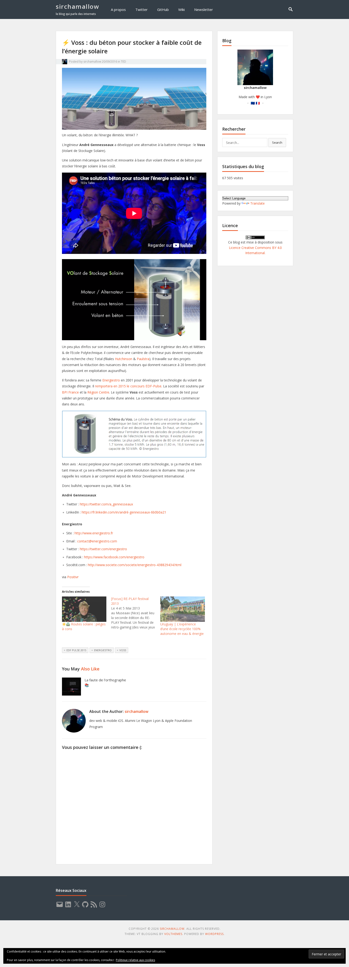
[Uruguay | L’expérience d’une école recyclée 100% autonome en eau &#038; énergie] (182, 609)
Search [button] (277, 142)
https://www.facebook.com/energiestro (114, 557)
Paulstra (143, 359)
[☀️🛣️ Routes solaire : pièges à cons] (84, 609)
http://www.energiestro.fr (94, 533)
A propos (118, 9)
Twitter (141, 9)
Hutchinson (123, 359)
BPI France (70, 392)
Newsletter (203, 9)
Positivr (73, 577)
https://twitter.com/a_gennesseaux (106, 504)
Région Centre (98, 392)
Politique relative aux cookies (135, 960)
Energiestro (111, 380)
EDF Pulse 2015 (76, 650)
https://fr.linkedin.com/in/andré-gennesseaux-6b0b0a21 (124, 512)
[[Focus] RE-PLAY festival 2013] (135, 613)
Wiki (181, 9)
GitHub (163, 9)
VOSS (122, 650)
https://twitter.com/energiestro (103, 549)
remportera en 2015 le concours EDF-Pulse (128, 386)
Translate (257, 203)
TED (123, 62)
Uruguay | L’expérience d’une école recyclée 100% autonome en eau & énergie (182, 629)
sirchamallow (77, 6)
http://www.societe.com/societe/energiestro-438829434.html (134, 565)
